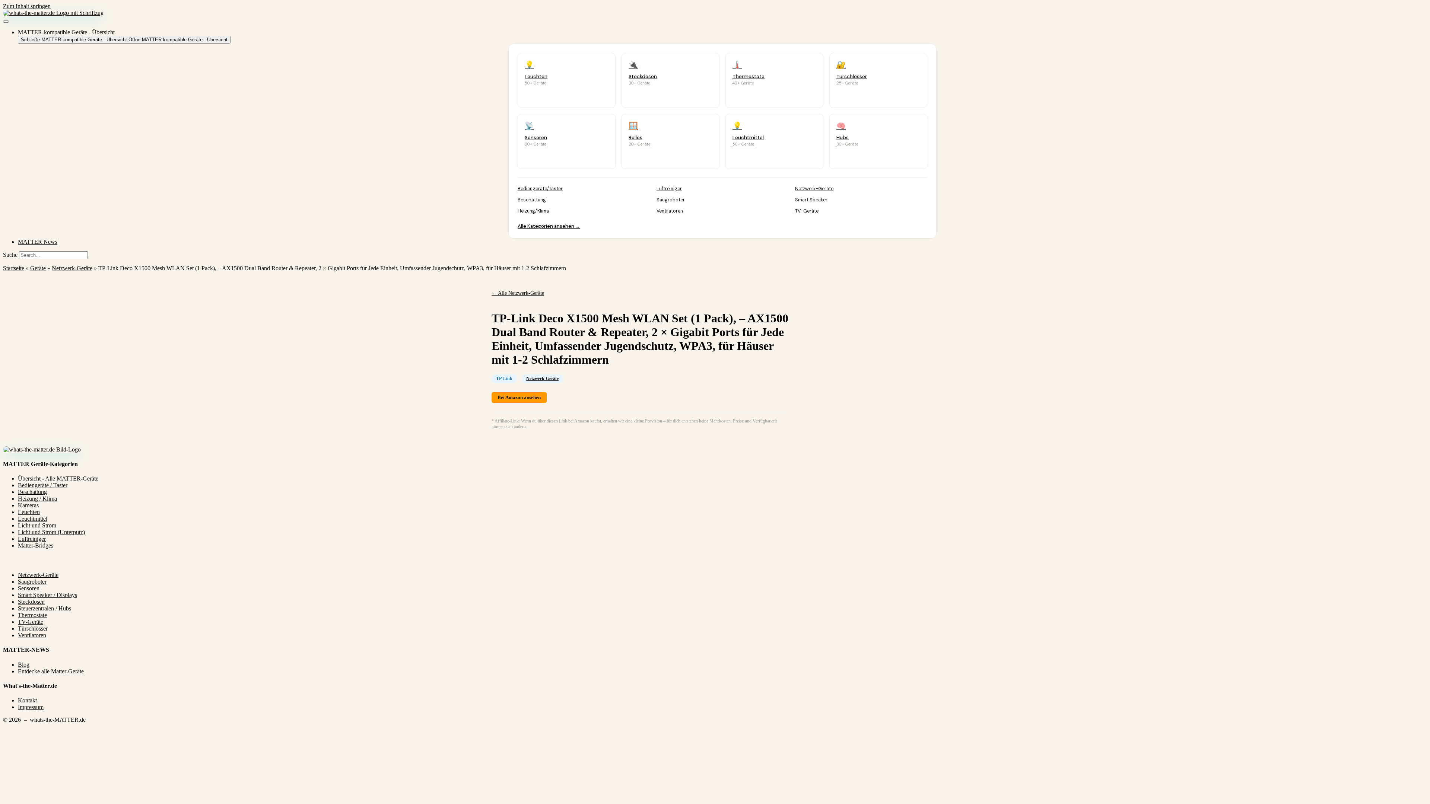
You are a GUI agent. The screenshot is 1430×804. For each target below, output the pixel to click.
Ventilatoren (670, 211)
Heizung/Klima (533, 211)
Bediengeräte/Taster (540, 189)
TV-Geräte (807, 211)
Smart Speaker (811, 200)
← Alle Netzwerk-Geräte (518, 293)
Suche (10, 255)
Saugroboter (671, 200)
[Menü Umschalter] (6, 21)
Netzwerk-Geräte (814, 189)
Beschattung (532, 200)
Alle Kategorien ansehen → (549, 226)
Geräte (38, 268)
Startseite (13, 268)
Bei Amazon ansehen (519, 397)
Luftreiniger (669, 189)
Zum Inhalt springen (27, 6)
